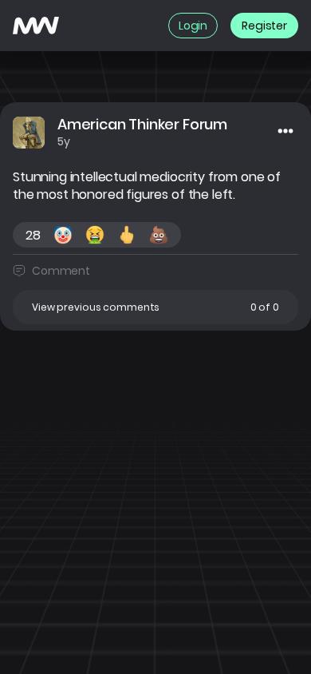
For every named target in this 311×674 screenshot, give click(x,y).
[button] (155, 307)
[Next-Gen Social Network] (36, 25)
